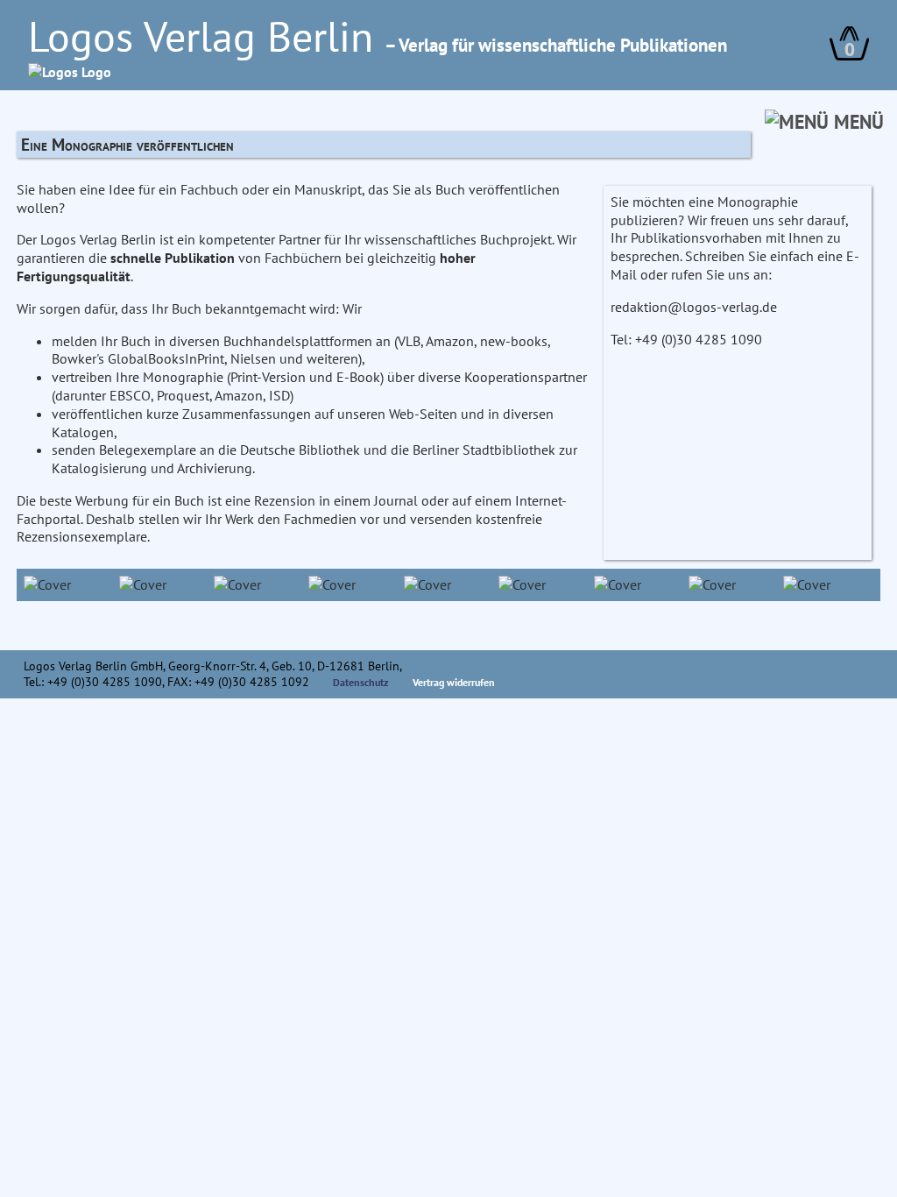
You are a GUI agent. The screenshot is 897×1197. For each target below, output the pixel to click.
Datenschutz (361, 682)
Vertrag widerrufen (454, 682)
